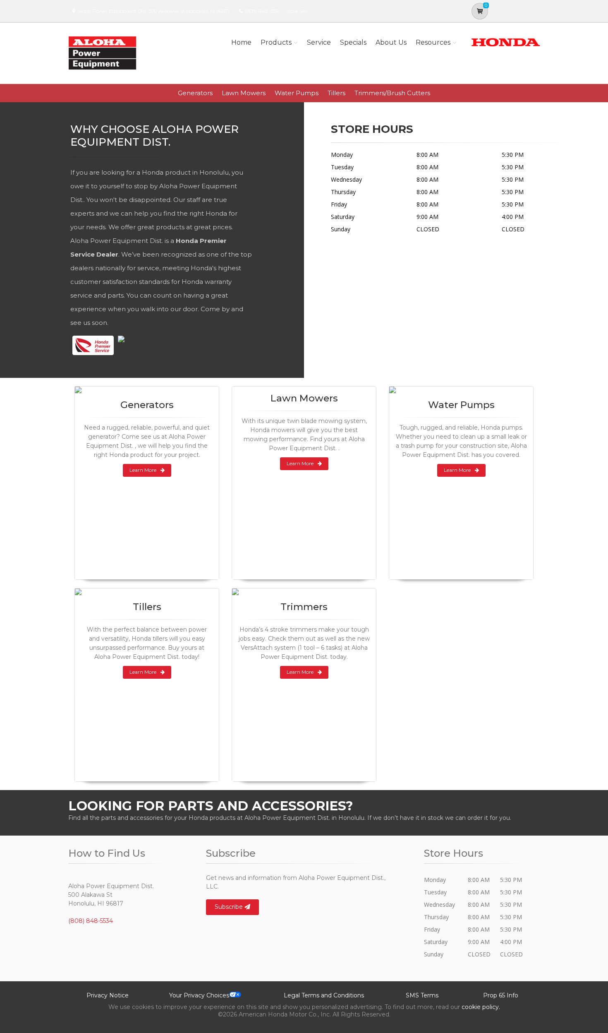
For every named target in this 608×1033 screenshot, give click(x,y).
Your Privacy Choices (199, 995)
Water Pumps (296, 93)
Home (241, 42)
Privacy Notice (107, 995)
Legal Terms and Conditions (324, 995)
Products (276, 42)
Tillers (336, 93)
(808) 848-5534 (262, 11)
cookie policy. (481, 1007)
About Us (391, 42)
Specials (353, 42)
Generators (195, 93)
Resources (433, 42)
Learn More (142, 470)
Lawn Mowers (244, 93)
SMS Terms (422, 995)
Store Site (296, 11)
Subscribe (229, 906)
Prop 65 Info (500, 995)
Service (319, 42)
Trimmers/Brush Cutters (392, 93)
